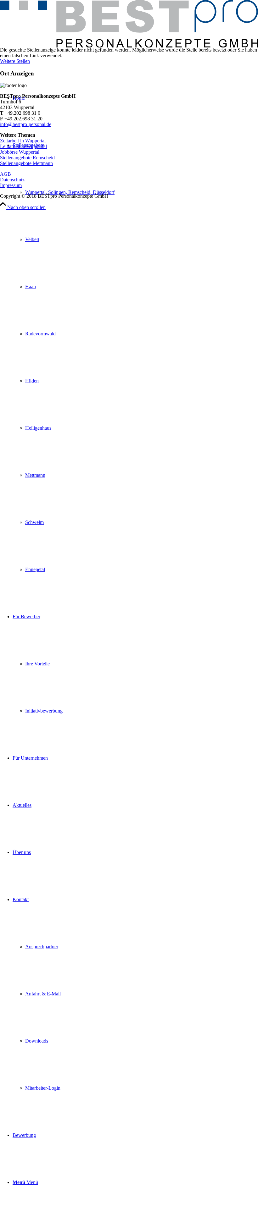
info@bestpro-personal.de (25, 124)
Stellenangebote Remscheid (27, 157)
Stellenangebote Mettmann (26, 163)
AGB (5, 174)
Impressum (11, 185)
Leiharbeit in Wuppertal (23, 146)
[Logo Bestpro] (129, 45)
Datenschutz (12, 179)
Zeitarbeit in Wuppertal (23, 140)
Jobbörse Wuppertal (19, 152)
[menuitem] (135, 357)
